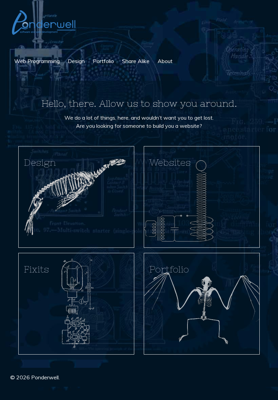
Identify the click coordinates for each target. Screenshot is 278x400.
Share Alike (136, 61)
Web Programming (37, 61)
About (165, 61)
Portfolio (103, 61)
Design (76, 61)
